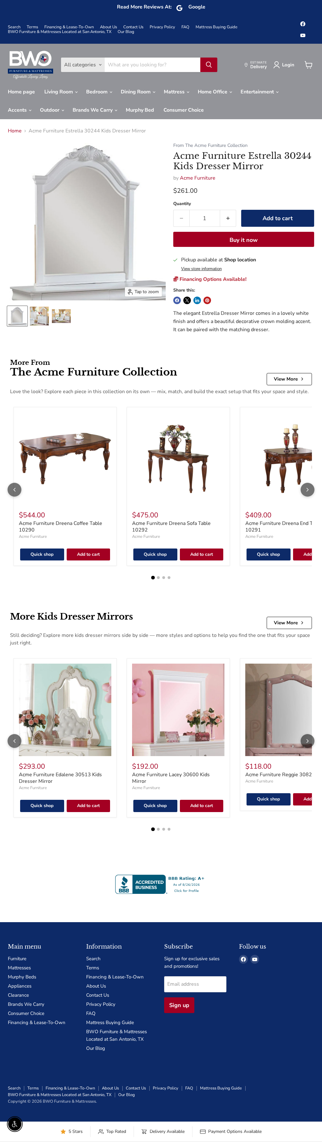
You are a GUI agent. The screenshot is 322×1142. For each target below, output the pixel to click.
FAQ (185, 27)
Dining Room (136, 91)
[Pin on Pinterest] (207, 300)
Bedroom (97, 91)
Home (15, 131)
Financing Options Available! (212, 279)
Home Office (213, 91)
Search (14, 27)
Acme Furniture (197, 178)
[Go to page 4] (169, 577)
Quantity (182, 203)
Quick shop (42, 554)
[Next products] (307, 490)
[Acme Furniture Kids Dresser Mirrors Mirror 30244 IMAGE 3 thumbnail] (61, 316)
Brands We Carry (93, 110)
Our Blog (126, 32)
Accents (18, 110)
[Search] (208, 65)
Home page (21, 91)
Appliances (19, 986)
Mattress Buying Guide (216, 27)
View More (286, 379)
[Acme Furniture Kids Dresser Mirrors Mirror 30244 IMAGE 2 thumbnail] (39, 316)
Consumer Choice (184, 110)
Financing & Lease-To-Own (69, 27)
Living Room (59, 91)
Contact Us (133, 27)
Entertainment (258, 91)
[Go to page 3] (163, 577)
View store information (201, 269)
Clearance (18, 995)
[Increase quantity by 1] (228, 218)
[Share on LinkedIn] (197, 300)
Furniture (17, 958)
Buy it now (244, 240)
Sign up (179, 1005)
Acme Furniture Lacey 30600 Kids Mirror (171, 778)
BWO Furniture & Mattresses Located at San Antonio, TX (59, 32)
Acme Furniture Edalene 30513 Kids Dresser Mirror (60, 778)
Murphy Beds (22, 977)
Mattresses (19, 968)
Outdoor (50, 110)
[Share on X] (187, 300)
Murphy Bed (140, 110)
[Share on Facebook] (177, 300)
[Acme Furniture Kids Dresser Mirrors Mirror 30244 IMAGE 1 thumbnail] (17, 316)
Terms (32, 27)
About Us (108, 27)
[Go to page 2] (158, 577)
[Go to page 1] (153, 578)
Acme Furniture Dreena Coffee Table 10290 (60, 526)
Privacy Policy (162, 27)
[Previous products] (14, 490)
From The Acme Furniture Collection (210, 145)
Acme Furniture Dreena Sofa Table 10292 (171, 526)
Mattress (175, 91)
